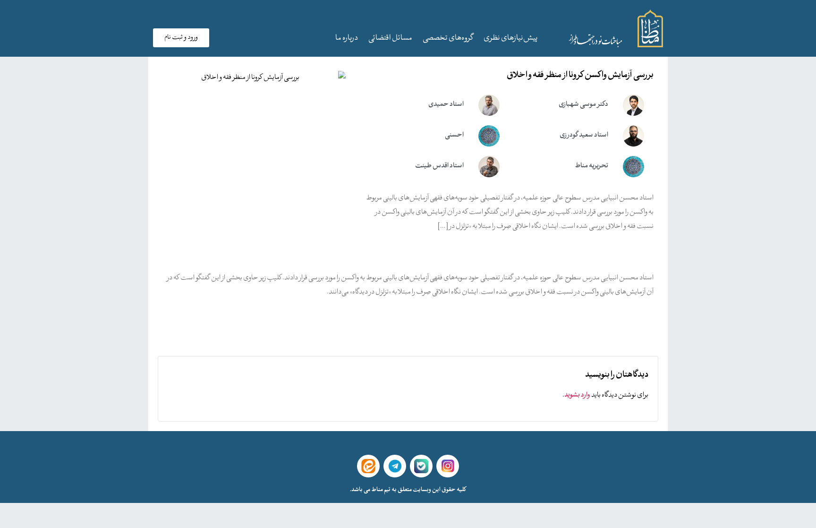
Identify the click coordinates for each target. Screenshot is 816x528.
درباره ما (346, 38)
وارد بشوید (577, 395)
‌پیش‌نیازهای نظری (511, 38)
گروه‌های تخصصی (448, 38)
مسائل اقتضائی (390, 38)
